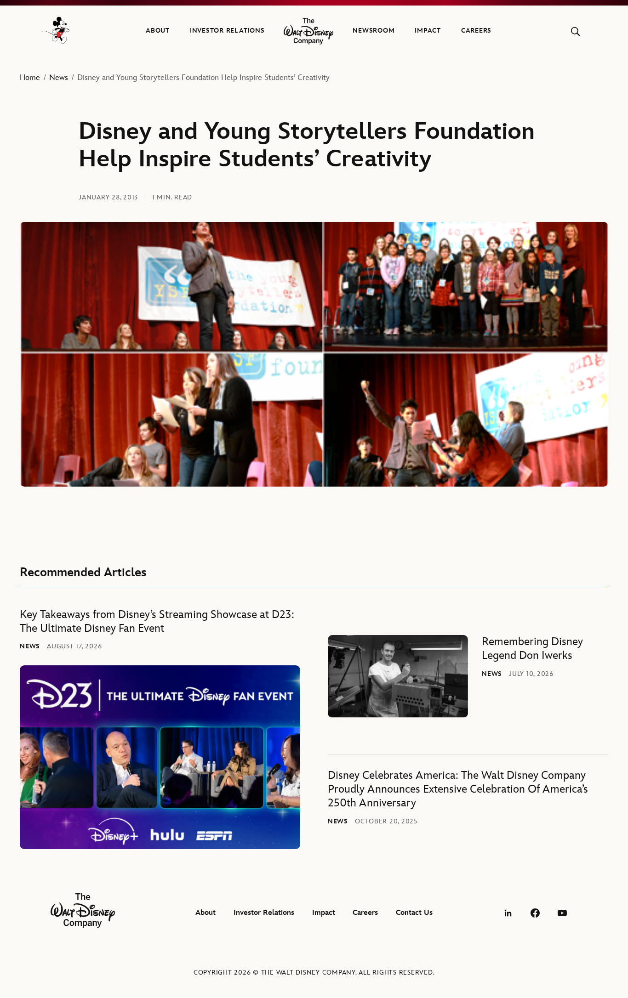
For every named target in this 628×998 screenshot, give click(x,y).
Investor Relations (227, 30)
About (158, 30)
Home (30, 77)
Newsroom (373, 30)
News (58, 77)
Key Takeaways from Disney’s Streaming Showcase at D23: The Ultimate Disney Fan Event (157, 621)
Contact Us (414, 912)
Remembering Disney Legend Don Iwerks (532, 648)
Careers (476, 30)
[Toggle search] (575, 31)
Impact (428, 30)
